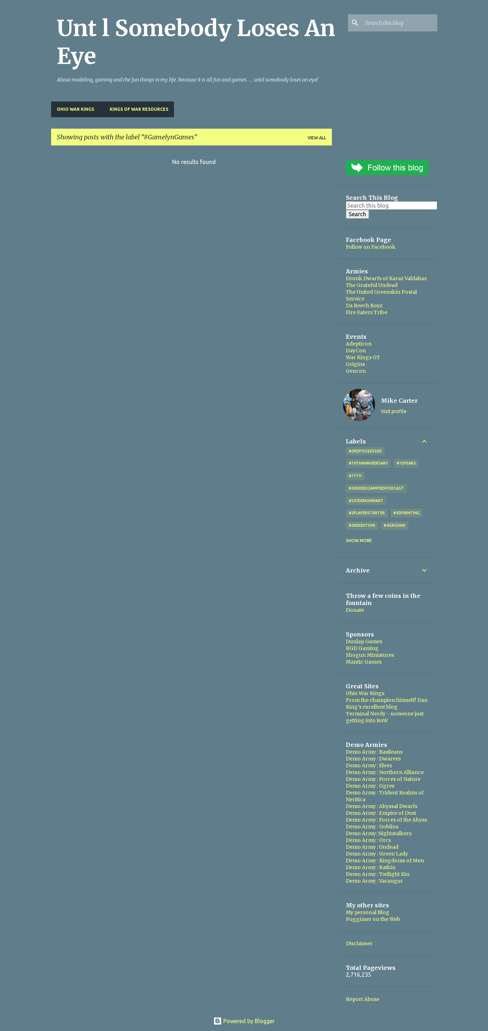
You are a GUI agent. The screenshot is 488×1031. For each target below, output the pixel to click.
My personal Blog (367, 912)
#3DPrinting (406, 513)
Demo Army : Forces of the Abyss (386, 820)
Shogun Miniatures (370, 655)
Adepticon (359, 344)
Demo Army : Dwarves (373, 758)
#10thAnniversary (368, 463)
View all (317, 137)
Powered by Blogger (248, 1021)
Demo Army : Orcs (368, 840)
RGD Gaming (362, 648)
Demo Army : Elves (369, 765)
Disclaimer (359, 943)
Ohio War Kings (75, 109)
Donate (355, 610)
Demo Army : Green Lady (377, 854)
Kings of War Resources (139, 109)
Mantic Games (364, 662)
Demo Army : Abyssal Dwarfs (381, 806)
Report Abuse (362, 999)
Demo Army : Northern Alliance (385, 772)
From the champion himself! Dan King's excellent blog (387, 703)
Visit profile (394, 411)
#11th (355, 476)
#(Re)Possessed (365, 451)
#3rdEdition (362, 525)
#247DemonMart (366, 501)
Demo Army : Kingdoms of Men (385, 860)
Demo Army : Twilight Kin (377, 874)
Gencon (356, 371)
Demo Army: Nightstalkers (379, 833)
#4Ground (394, 525)
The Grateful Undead (372, 285)
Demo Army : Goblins (372, 826)
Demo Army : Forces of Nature (383, 779)
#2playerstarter (367, 513)
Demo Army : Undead (372, 847)
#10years (406, 463)
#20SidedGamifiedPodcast (376, 488)
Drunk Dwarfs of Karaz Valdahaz (386, 278)
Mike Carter (399, 400)
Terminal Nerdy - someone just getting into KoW (385, 717)
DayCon (356, 350)
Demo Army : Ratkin (370, 867)
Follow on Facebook (370, 247)
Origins (355, 364)
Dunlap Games (364, 641)
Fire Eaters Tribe (366, 312)
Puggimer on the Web (373, 919)
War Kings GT (363, 357)
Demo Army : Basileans (374, 752)
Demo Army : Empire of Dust (381, 813)
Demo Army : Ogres (370, 786)
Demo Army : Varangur (374, 881)
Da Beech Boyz (364, 305)
